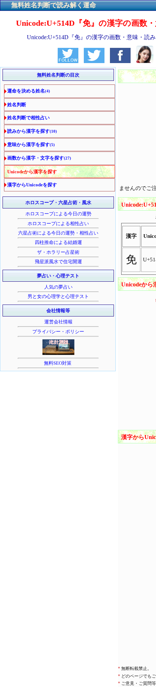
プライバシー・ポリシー (58, 331)
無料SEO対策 (58, 363)
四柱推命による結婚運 (58, 242)
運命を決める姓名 (28, 91)
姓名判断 (16, 104)
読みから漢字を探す (32, 131)
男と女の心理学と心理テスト (58, 296)
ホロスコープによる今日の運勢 (58, 213)
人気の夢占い (58, 287)
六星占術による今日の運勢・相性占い (58, 233)
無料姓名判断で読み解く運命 (53, 5)
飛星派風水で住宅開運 (58, 261)
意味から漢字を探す (31, 144)
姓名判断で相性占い (28, 117)
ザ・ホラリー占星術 (58, 252)
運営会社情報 (58, 321)
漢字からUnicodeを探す (32, 184)
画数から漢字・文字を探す (39, 158)
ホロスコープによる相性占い (58, 223)
